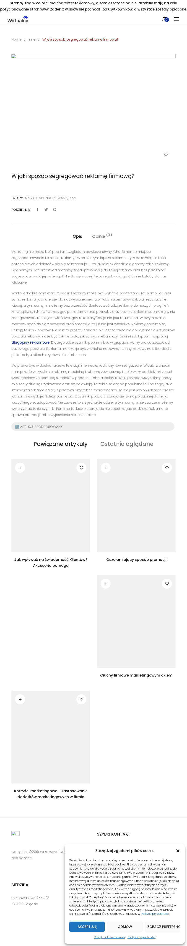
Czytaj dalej (20, 467)
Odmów (125, 926)
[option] (93, 109)
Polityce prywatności (155, 914)
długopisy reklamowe (30, 342)
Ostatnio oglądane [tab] (126, 444)
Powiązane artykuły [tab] (61, 444)
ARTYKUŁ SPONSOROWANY (46, 198)
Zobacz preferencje (163, 926)
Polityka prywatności (141, 937)
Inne (32, 39)
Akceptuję (87, 926)
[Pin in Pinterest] (55, 210)
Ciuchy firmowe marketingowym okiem (136, 675)
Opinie (98, 236)
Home (16, 39)
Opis (77, 236)
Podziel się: (20, 209)
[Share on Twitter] (46, 210)
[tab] (77, 236)
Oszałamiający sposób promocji (136, 559)
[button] (178, 851)
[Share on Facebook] (37, 210)
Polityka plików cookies (109, 937)
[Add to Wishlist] (166, 154)
